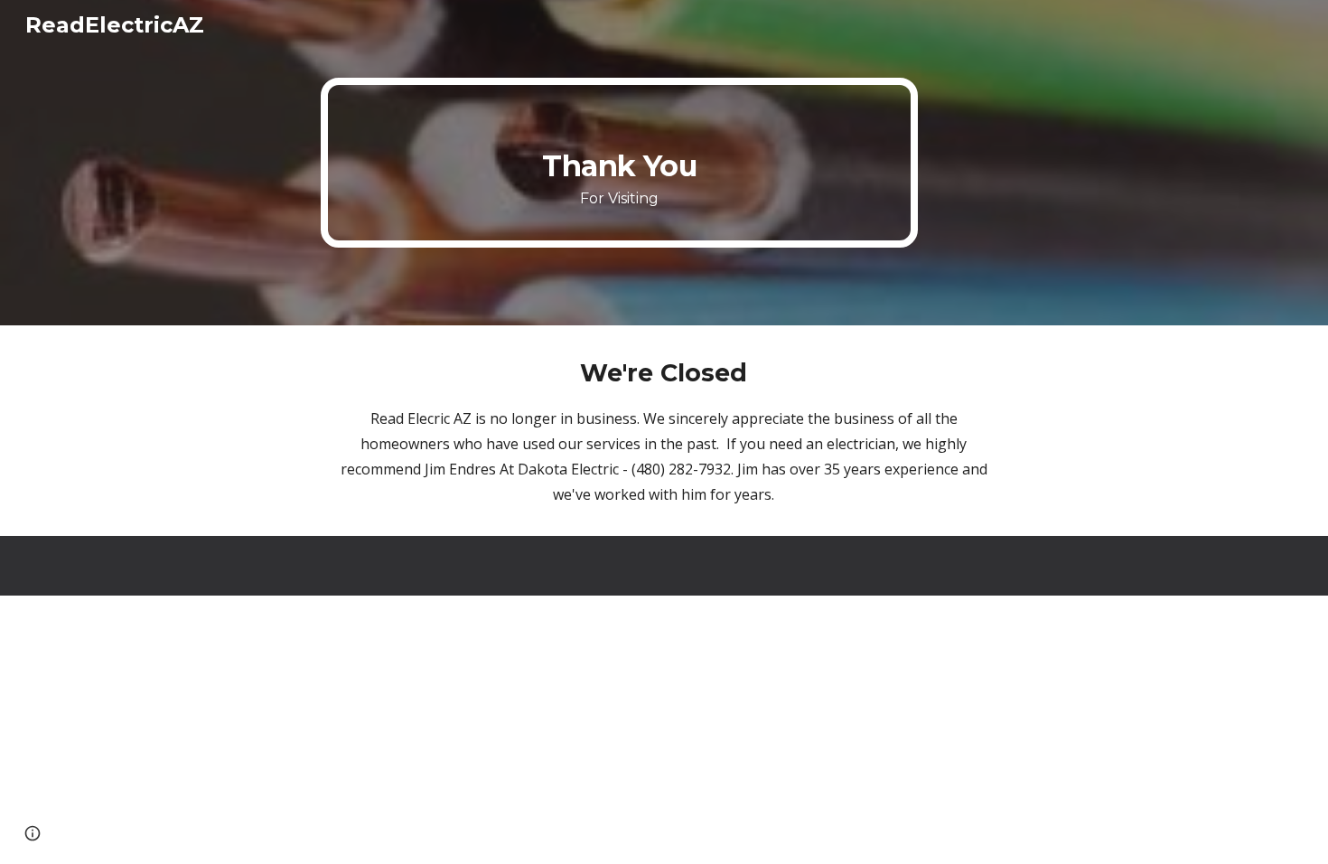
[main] (619, 162)
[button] (32, 833)
